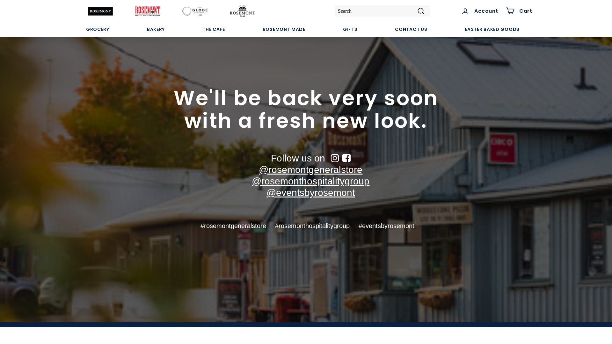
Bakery (156, 29)
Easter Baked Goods (492, 29)
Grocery (97, 29)
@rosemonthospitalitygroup (310, 181)
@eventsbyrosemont (310, 192)
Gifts (350, 29)
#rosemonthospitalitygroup (312, 225)
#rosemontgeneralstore (233, 225)
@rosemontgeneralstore (310, 169)
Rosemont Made (284, 29)
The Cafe (213, 29)
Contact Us (411, 29)
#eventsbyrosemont (386, 225)
